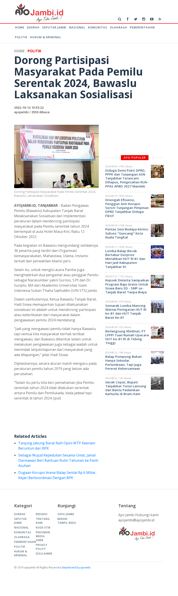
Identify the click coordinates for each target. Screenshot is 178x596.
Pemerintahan (142, 27)
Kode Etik (43, 527)
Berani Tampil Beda (67, 521)
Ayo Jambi (38, 12)
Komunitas (97, 27)
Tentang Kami (43, 521)
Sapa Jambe (66, 514)
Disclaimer (43, 553)
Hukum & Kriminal (45, 37)
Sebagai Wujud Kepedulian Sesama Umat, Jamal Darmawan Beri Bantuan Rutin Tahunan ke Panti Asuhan (58, 460)
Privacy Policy (41, 547)
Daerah (33, 27)
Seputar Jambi (54, 27)
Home (19, 27)
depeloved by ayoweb (76, 567)
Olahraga (118, 27)
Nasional (77, 27)
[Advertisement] (93, 419)
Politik (21, 37)
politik (34, 51)
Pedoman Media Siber (43, 536)
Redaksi (42, 514)
